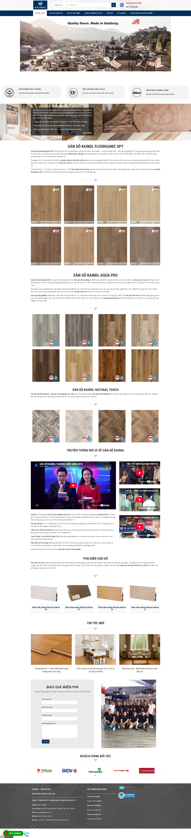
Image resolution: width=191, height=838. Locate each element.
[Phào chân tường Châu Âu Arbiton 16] (112, 592)
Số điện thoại (47, 715)
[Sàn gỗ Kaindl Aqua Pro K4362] (112, 330)
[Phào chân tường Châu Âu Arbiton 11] (145, 592)
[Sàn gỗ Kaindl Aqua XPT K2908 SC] (145, 204)
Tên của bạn (46, 699)
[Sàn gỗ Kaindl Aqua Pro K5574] (145, 365)
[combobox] (60, 5)
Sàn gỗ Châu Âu (56, 13)
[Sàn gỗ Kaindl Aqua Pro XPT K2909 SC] (46, 204)
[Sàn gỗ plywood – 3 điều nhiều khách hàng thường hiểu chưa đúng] (51, 649)
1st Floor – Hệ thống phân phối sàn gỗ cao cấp (53, 820)
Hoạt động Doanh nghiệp (141, 13)
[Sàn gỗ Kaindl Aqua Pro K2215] (46, 365)
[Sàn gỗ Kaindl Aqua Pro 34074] (112, 365)
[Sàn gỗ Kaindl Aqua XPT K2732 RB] (145, 246)
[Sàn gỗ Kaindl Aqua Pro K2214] (79, 365)
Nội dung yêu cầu (48, 723)
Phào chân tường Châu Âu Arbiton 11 (145, 608)
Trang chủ (40, 13)
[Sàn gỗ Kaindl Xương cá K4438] (79, 426)
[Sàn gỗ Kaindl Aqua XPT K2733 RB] (112, 246)
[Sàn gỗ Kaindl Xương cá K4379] (112, 426)
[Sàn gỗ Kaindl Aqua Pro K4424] (79, 330)
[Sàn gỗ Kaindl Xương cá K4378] (145, 426)
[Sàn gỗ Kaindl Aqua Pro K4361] (145, 330)
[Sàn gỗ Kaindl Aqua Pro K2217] (46, 330)
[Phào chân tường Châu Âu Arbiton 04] (46, 592)
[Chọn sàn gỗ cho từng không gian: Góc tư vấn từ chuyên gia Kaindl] (95, 649)
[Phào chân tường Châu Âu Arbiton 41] (79, 592)
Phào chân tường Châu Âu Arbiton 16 (112, 608)
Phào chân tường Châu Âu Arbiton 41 (79, 608)
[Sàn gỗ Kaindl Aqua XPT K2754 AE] (46, 246)
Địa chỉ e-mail (47, 707)
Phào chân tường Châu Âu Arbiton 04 (46, 608)
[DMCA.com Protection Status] (126, 787)
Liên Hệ (110, 13)
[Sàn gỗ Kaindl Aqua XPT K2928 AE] (112, 204)
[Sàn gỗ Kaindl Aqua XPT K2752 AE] (79, 246)
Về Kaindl (121, 13)
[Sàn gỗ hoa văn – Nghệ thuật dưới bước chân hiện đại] (139, 649)
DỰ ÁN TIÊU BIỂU (73, 13)
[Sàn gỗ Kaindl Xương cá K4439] (46, 426)
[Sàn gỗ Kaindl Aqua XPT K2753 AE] (79, 204)
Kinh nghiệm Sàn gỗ (93, 13)
